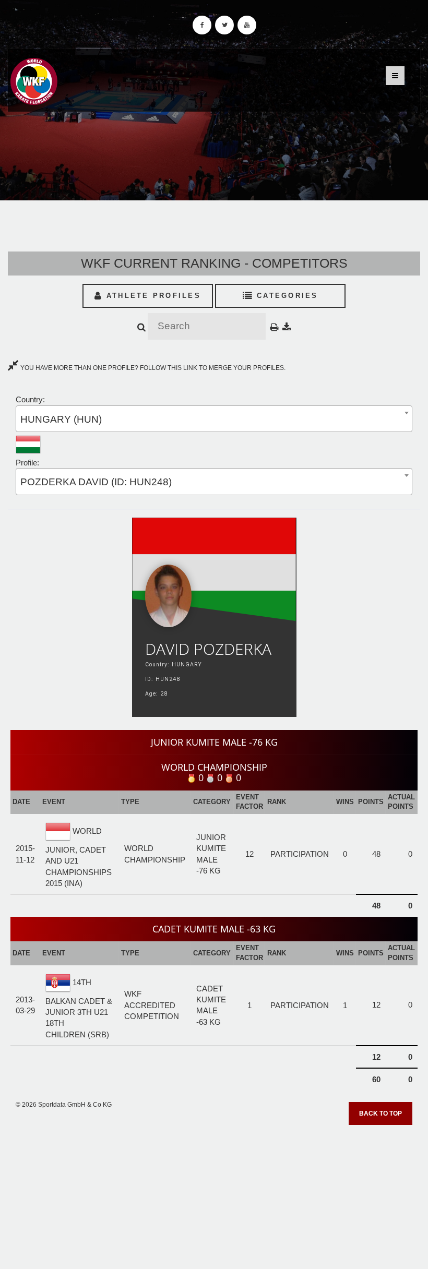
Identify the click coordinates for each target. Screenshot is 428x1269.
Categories (285, 296)
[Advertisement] (214, 1193)
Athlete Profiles (152, 296)
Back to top (380, 1113)
